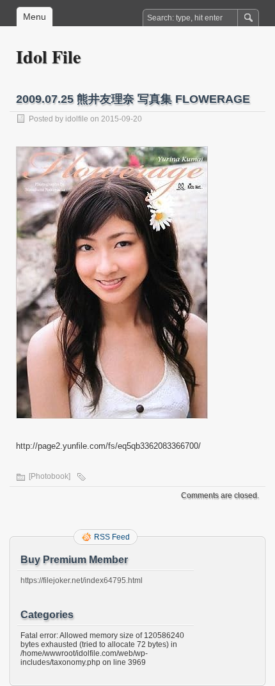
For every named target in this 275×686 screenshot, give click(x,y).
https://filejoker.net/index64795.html (81, 580)
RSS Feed (112, 537)
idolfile (76, 118)
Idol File (48, 56)
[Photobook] (49, 476)
